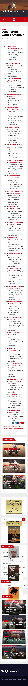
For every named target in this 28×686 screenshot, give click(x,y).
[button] (24, 19)
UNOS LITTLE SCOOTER (15, 379)
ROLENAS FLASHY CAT (15, 363)
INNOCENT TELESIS (14, 253)
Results (4, 29)
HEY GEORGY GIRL (14, 410)
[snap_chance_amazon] (14, 534)
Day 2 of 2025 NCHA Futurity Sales (12, 452)
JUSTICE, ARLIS (13, 178)
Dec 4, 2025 (8, 642)
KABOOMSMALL (13, 237)
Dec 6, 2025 (8, 611)
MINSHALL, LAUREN (16, 304)
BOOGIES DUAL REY (14, 394)
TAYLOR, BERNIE (15, 193)
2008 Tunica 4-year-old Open (13, 426)
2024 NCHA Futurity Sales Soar (12, 484)
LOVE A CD (11, 332)
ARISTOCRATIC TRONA (15, 302)
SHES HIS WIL (12, 145)
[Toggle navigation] (14, 19)
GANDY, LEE (12, 397)
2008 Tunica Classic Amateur (13, 33)
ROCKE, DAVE (12, 350)
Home (24, 684)
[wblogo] (14, 506)
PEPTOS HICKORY (13, 268)
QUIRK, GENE (12, 224)
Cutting (6, 465)
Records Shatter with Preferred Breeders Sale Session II (13, 640)
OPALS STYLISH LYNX (15, 160)
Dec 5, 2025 (8, 626)
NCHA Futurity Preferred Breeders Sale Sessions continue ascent (13, 625)
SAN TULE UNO (13, 127)
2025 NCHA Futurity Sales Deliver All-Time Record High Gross (14, 609)
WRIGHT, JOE (12, 271)
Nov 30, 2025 (8, 471)
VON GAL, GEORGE (14, 288)
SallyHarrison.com (14, 11)
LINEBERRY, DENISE (14, 255)
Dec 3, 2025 (8, 657)
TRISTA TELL (12, 94)
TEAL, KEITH (12, 81)
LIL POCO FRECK (13, 176)
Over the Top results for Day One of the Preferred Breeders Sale (13, 655)
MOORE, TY (11, 412)
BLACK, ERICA (14, 366)
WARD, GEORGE (14, 381)
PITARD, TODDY (13, 65)
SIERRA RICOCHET (14, 78)
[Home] (3, 19)
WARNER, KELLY (15, 319)
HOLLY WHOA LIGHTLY (15, 317)
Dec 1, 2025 (8, 454)
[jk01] (14, 592)
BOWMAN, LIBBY (13, 129)
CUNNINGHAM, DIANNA (15, 162)
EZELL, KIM (11, 240)
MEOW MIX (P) (12, 348)
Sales (15, 465)
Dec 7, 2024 (8, 487)
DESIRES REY (12, 207)
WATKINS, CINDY (13, 209)
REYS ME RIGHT (13, 63)
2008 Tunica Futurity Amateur (14, 428)
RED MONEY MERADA (15, 222)
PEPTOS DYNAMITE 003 (15, 191)
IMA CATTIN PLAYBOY (15, 286)
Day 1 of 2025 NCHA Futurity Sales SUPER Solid (12, 469)
